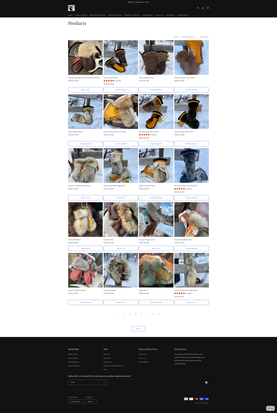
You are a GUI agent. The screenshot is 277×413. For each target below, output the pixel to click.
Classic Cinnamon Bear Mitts (184, 78)
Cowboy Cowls (109, 240)
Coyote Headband (110, 290)
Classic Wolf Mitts (74, 240)
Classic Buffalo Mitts (146, 78)
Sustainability (143, 362)
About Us (107, 354)
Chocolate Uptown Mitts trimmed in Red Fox (84, 78)
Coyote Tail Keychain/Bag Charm (185, 290)
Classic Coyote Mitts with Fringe (115, 132)
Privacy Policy (73, 354)
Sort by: (176, 37)
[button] (198, 8)
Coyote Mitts (143, 290)
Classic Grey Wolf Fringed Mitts (79, 186)
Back (138, 329)
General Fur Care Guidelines (113, 366)
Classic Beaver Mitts (111, 78)
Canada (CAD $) (75, 401)
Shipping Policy (73, 362)
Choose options (121, 90)
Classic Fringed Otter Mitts (183, 132)
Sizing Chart (108, 362)
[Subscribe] (104, 382)
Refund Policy (73, 358)
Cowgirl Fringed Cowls (147, 240)
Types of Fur (143, 354)
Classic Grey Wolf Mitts (147, 186)
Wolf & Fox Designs (204, 403)
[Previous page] (118, 313)
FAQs (105, 369)
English (90, 401)
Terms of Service (74, 366)
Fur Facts (142, 358)
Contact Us (107, 358)
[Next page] (159, 313)
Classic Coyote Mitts (75, 132)
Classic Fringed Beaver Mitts (149, 132)
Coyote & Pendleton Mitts (183, 240)
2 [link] (129, 314)
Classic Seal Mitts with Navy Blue (186, 186)
